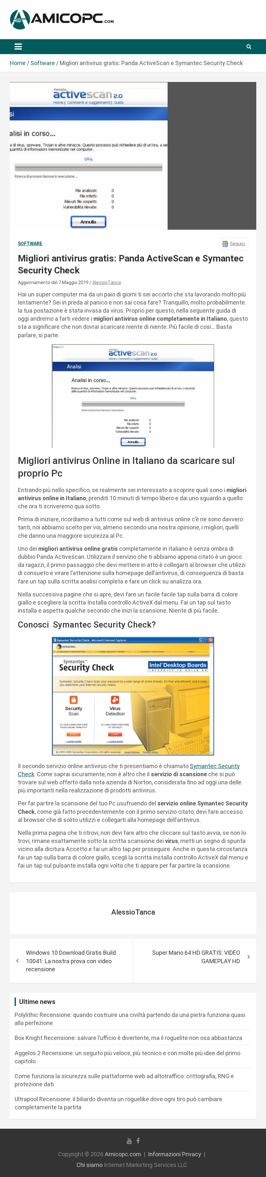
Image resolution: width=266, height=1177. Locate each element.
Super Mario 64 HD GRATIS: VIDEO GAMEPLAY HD (196, 956)
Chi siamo (90, 1164)
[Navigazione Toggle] (18, 46)
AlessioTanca (106, 282)
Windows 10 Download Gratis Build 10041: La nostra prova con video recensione (71, 960)
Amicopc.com (123, 1154)
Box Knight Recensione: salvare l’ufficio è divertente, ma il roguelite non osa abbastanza (128, 1037)
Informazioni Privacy (174, 1154)
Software (30, 243)
